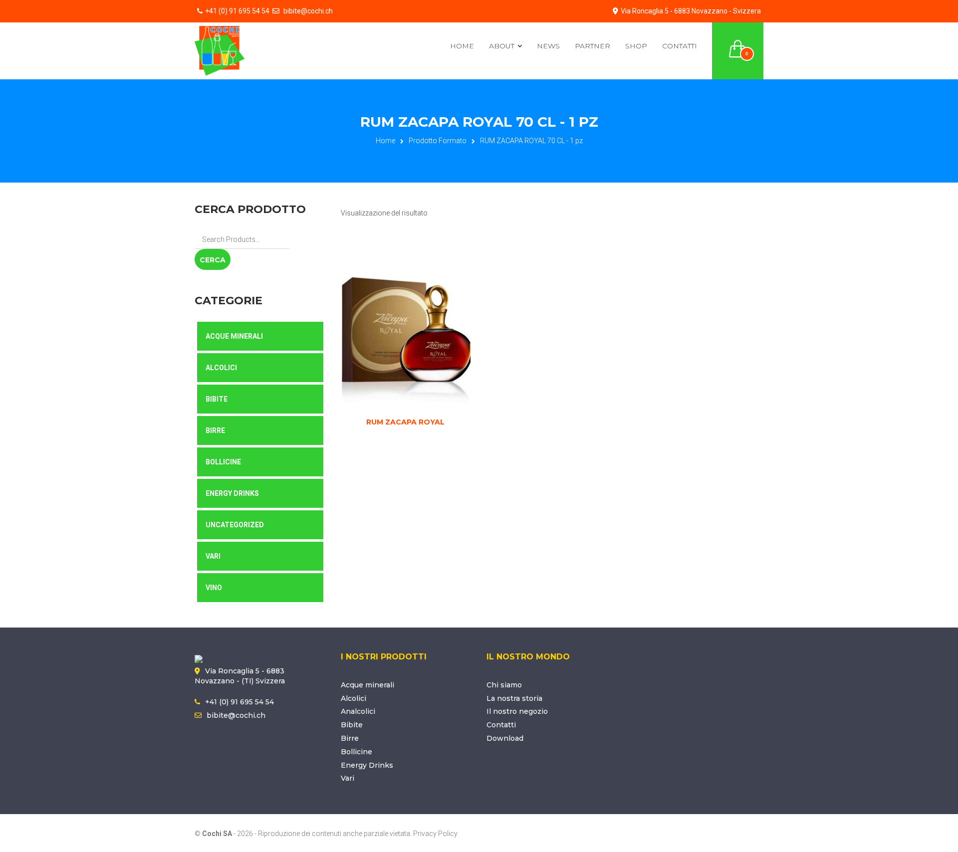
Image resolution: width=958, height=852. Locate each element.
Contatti (679, 45)
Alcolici (221, 368)
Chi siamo (504, 684)
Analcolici (358, 711)
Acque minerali (367, 684)
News (548, 45)
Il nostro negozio (517, 711)
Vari (213, 556)
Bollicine (223, 462)
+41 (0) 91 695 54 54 (237, 11)
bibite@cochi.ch (307, 11)
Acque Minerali (234, 336)
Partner (592, 45)
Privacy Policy (435, 834)
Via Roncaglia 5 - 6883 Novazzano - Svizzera (691, 11)
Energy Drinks (232, 493)
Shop (636, 45)
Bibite (217, 399)
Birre (215, 430)
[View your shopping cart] (738, 43)
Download (504, 738)
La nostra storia (514, 698)
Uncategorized (235, 525)
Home (462, 45)
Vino (214, 588)
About (501, 45)
